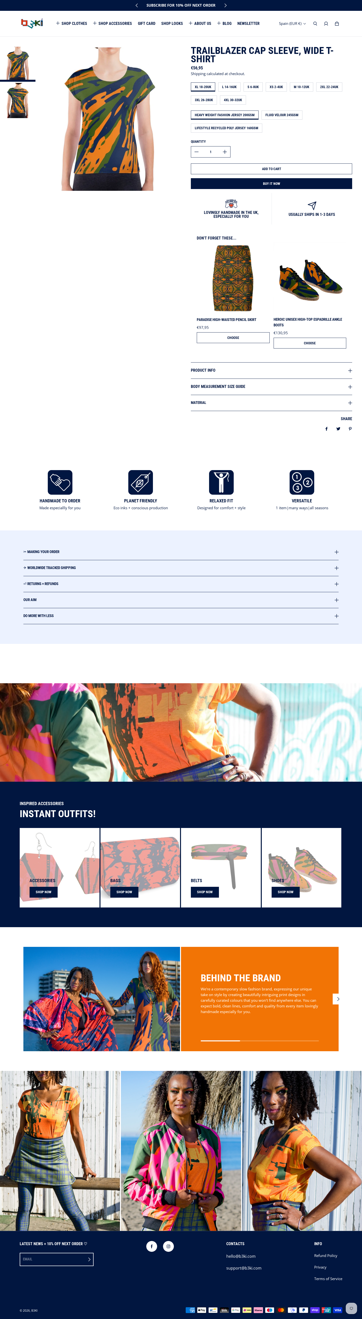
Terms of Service (328, 1278)
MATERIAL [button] (198, 402)
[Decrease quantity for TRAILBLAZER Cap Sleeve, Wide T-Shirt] (196, 151)
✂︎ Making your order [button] (41, 552)
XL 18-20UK (203, 87)
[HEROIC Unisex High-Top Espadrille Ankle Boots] (310, 278)
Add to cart (271, 169)
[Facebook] (151, 1246)
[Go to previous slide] (137, 5)
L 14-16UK (229, 87)
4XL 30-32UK (233, 100)
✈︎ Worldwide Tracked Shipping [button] (49, 568)
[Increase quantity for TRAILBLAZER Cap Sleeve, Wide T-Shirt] (224, 151)
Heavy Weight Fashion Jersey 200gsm (225, 115)
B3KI (34, 1310)
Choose (233, 338)
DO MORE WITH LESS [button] (38, 616)
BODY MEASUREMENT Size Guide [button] (218, 386)
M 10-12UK (301, 87)
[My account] (326, 23)
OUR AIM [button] (29, 600)
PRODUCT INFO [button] (203, 370)
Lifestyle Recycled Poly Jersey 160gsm (226, 128)
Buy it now (271, 184)
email (27, 1259)
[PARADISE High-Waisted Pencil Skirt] (233, 278)
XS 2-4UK (276, 87)
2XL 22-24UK (329, 87)
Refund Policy (325, 1255)
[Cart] (336, 23)
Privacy (320, 1267)
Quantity (198, 141)
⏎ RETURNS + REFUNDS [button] (40, 584)
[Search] (315, 23)
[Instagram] (168, 1246)
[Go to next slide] (225, 5)
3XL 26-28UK (204, 100)
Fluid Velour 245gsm (281, 115)
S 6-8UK (253, 87)
